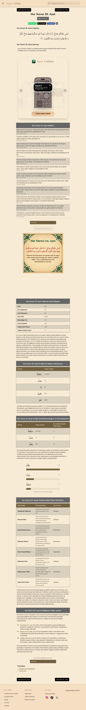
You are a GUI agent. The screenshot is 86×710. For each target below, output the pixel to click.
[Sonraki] (65, 90)
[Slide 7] (44, 109)
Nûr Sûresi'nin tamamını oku (43, 229)
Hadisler (6, 706)
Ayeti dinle (44, 18)
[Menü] (3, 3)
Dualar (6, 700)
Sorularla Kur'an (8, 697)
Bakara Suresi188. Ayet (28, 631)
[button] (47, 697)
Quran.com (22, 671)
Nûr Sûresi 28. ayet (24, 10)
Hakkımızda (28, 694)
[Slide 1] (39, 109)
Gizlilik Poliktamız (30, 697)
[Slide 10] (46, 109)
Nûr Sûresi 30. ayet (62, 10)
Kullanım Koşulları (30, 700)
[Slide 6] (43, 109)
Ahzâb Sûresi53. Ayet (27, 638)
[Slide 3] (40, 109)
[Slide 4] (41, 109)
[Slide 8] (45, 109)
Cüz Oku (6, 703)
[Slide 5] (42, 109)
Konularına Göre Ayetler (11, 694)
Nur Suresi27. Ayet (26, 625)
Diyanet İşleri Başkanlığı (27, 669)
